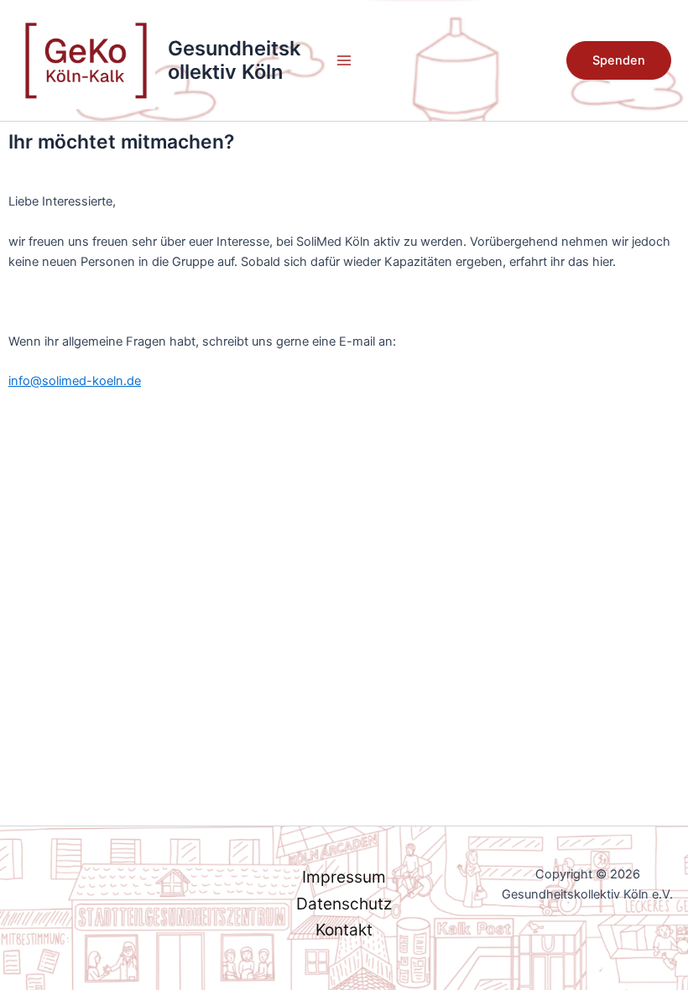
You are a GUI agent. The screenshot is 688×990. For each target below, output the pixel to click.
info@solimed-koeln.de (74, 380)
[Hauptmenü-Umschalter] (344, 60)
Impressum (344, 877)
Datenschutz (344, 904)
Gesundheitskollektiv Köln (234, 60)
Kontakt (344, 930)
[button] (618, 61)
